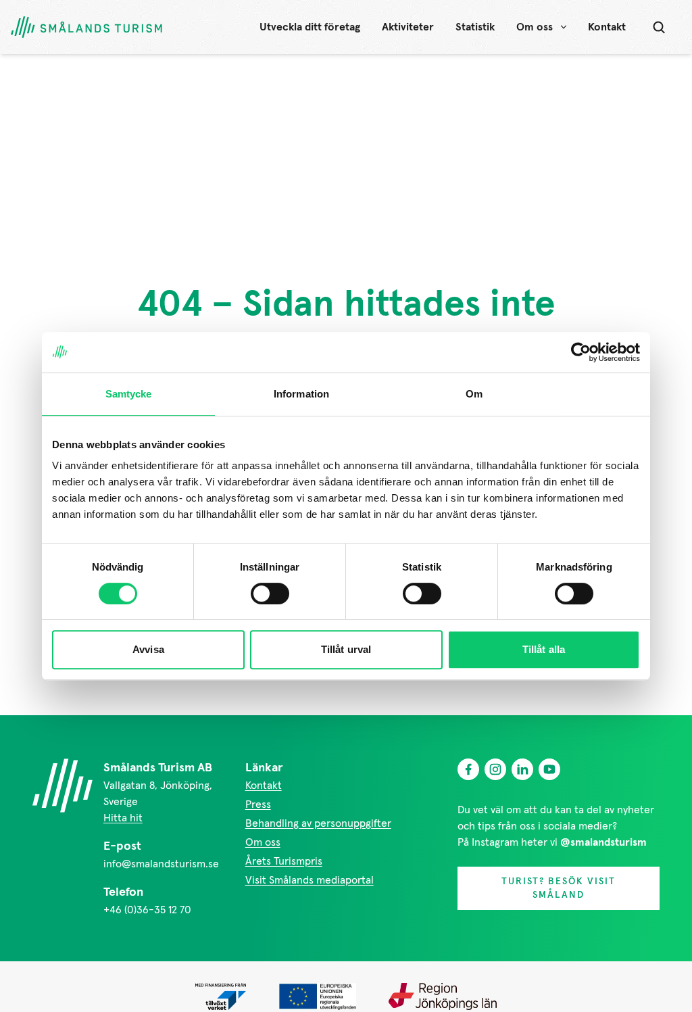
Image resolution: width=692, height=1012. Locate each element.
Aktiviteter (408, 27)
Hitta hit (123, 818)
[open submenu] (563, 27)
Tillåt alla (543, 649)
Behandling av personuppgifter (318, 823)
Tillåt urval (346, 649)
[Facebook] (468, 769)
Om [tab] (474, 394)
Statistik (475, 27)
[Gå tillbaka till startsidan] (86, 27)
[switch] (270, 593)
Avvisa (148, 649)
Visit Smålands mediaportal (309, 880)
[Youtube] (549, 769)
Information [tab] (301, 394)
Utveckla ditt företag (310, 27)
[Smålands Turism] (62, 785)
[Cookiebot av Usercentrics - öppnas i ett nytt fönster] (581, 352)
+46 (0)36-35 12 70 (147, 910)
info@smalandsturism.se (161, 864)
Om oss (534, 27)
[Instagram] (495, 769)
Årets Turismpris (283, 861)
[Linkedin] (522, 769)
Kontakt (607, 27)
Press (258, 804)
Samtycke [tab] (128, 394)
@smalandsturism (603, 842)
